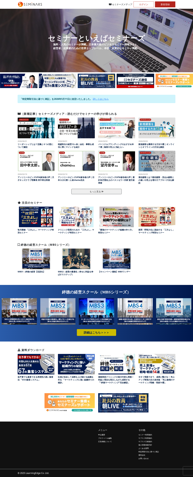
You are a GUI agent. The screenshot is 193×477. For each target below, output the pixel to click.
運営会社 (141, 455)
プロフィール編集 (105, 438)
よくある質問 (143, 448)
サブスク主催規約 (145, 441)
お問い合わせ (143, 458)
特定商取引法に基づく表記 (148, 451)
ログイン (143, 4)
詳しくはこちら (101, 98)
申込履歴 (101, 435)
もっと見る (95, 191)
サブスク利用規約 (145, 438)
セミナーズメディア (121, 4)
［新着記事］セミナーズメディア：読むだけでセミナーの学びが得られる (69, 114)
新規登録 (165, 4)
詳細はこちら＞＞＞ (96, 332)
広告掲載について (105, 441)
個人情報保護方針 (145, 445)
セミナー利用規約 (145, 435)
